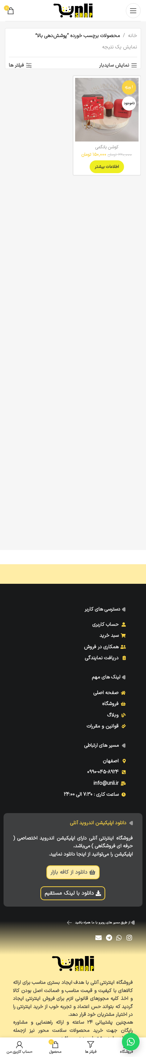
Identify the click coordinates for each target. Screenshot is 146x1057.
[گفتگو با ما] (131, 1042)
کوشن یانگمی (106, 147)
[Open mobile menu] (133, 11)
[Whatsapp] (119, 937)
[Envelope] (99, 937)
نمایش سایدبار (114, 66)
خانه (132, 35)
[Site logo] (73, 10)
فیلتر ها (16, 66)
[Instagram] (129, 937)
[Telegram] (109, 937)
